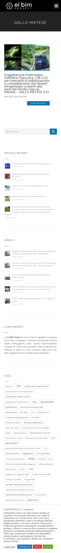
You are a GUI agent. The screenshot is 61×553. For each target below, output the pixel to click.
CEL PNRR (24, 412)
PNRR (31, 469)
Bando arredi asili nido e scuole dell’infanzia (28, 196)
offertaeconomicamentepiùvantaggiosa (20, 464)
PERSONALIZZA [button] (24, 547)
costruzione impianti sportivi (17, 417)
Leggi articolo (38, 103)
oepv (50, 459)
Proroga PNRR (29, 479)
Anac (34, 401)
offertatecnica (11, 469)
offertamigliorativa (46, 464)
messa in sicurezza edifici (15, 459)
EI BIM (8, 433)
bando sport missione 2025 (31, 407)
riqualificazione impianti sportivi (19, 484)
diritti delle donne (12, 428)
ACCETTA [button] (47, 547)
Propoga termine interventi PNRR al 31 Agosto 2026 (31, 164)
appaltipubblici (47, 401)
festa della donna (20, 433)
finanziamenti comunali (40, 433)
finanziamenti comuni (14, 438)
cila (32, 412)
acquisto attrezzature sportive (36, 386)
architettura (11, 407)
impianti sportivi (12, 453)
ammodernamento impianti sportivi (19, 391)
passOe (22, 469)
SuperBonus (33, 499)
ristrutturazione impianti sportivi (19, 495)
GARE (53, 438)
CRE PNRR (35, 417)
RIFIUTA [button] (37, 547)
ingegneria (28, 453)
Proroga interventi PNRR (41, 474)
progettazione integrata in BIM (17, 474)
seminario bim (40, 495)
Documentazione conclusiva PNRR (36, 428)
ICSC (45, 448)
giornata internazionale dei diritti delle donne (23, 448)
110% (18, 386)
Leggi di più (9, 546)
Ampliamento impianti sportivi (18, 396)
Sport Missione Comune (15, 500)
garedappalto (12, 443)
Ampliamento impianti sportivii (17, 402)
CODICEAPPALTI (43, 412)
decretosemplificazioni (33, 422)
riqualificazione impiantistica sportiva (20, 490)
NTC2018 (41, 459)
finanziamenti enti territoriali (37, 438)
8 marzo (9, 386)
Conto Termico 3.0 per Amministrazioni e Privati (30, 186)
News (31, 458)
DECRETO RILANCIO (13, 423)
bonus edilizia (11, 412)
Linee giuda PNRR (43, 453)
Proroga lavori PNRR (13, 479)
